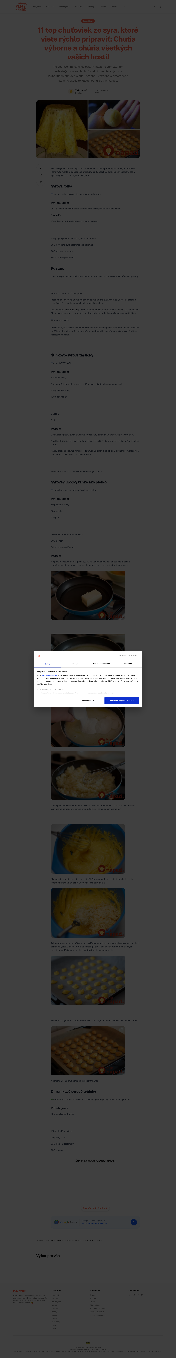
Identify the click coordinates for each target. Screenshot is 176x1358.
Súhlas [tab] (48, 664)
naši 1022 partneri (49, 675)
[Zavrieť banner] (129, 655)
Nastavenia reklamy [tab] (101, 663)
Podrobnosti (86, 701)
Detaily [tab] (74, 663)
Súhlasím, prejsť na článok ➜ (122, 701)
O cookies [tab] (128, 663)
